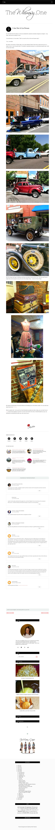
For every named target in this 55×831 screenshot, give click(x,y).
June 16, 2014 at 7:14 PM (15, 498)
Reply (39, 490)
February (20, 795)
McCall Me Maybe (36, 458)
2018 (19, 766)
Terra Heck (14, 565)
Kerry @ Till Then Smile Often (17, 484)
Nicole (13, 552)
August (20, 777)
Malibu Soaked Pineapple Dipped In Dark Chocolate (27, 694)
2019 (19, 765)
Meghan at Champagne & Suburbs (18, 522)
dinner (26, 811)
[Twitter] (28, 647)
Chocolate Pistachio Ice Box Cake (25, 786)
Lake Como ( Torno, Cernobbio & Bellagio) (18, 458)
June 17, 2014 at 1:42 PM (15, 553)
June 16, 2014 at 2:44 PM (15, 485)
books (19, 808)
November (21, 773)
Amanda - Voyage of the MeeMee (18, 510)
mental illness (33, 811)
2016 (19, 769)
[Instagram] (21, 647)
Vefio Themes (34, 826)
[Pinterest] (24, 648)
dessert (20, 811)
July (20, 778)
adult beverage (21, 807)
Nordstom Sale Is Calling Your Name (19, 449)
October (20, 774)
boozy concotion (25, 808)
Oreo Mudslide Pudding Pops (38, 449)
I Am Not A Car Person (23, 787)
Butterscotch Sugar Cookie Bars (18, 467)
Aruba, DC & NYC (22, 780)
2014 (19, 771)
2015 (19, 770)
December (21, 772)
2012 (19, 799)
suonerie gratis (14, 581)
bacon (35, 807)
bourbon (33, 808)
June (20, 779)
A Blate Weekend (22, 781)
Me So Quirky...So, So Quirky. (24, 785)
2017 (19, 767)
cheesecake (34, 809)
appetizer (29, 807)
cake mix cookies (25, 809)
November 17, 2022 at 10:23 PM (16, 582)
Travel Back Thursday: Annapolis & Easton (27, 784)
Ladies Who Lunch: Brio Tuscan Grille (27, 710)
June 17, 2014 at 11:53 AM (15, 536)
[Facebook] (18, 647)
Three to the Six (22, 788)
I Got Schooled (21, 790)
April (20, 793)
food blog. (15, 407)
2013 (19, 798)
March (20, 794)
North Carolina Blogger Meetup (25, 791)
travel (24, 813)
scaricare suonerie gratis (23, 585)
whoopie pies (33, 813)
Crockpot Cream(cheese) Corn (27, 678)
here (7, 411)
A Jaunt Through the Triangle (24, 792)
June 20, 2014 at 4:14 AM (15, 566)
